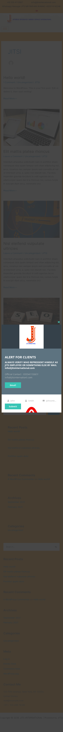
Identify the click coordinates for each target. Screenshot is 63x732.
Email (13, 385)
